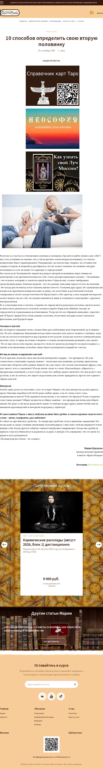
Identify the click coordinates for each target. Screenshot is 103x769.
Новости (3, 717)
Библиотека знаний (38, 21)
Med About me (95, 464)
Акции (2, 713)
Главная (23, 21)
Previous (4, 545)
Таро (25, 536)
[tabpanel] (51, 544)
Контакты (73, 713)
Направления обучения (44, 717)
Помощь (37, 724)
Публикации (55, 21)
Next (99, 545)
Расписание (39, 713)
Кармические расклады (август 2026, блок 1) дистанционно (49, 542)
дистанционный (36, 536)
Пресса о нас (51, 32)
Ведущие (38, 720)
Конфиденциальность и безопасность (51, 757)
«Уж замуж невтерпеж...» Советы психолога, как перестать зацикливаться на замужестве (42, 628)
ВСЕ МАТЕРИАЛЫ (51, 641)
